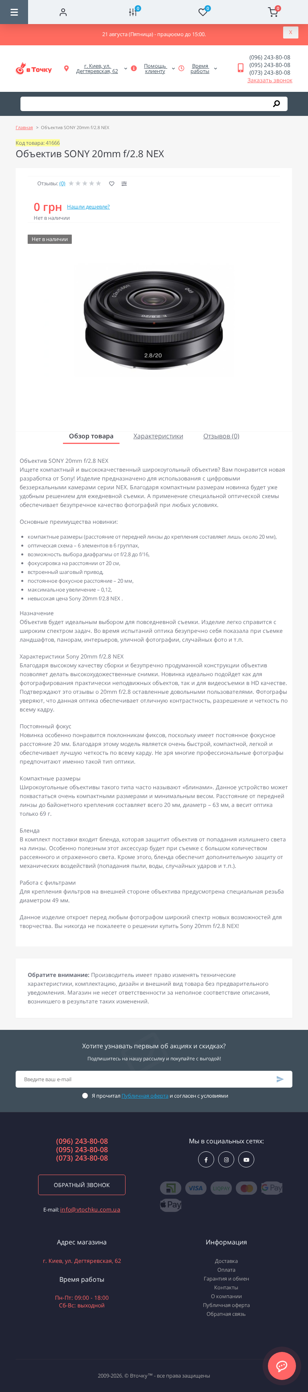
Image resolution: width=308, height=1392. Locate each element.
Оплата (226, 1269)
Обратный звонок (82, 1185)
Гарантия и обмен (226, 1278)
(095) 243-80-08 (269, 65)
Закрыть (290, 32)
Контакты (226, 1287)
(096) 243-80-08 (269, 57)
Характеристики (158, 436)
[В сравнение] (124, 183)
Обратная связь (226, 1313)
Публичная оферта (145, 1095)
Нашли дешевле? (88, 206)
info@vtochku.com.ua (90, 1209)
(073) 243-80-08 (269, 72)
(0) (62, 183)
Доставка (226, 1260)
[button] (97, 68)
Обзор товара (91, 436)
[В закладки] (111, 183)
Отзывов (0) (221, 436)
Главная (24, 127)
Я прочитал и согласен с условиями (160, 1095)
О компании (226, 1296)
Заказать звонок (269, 80)
